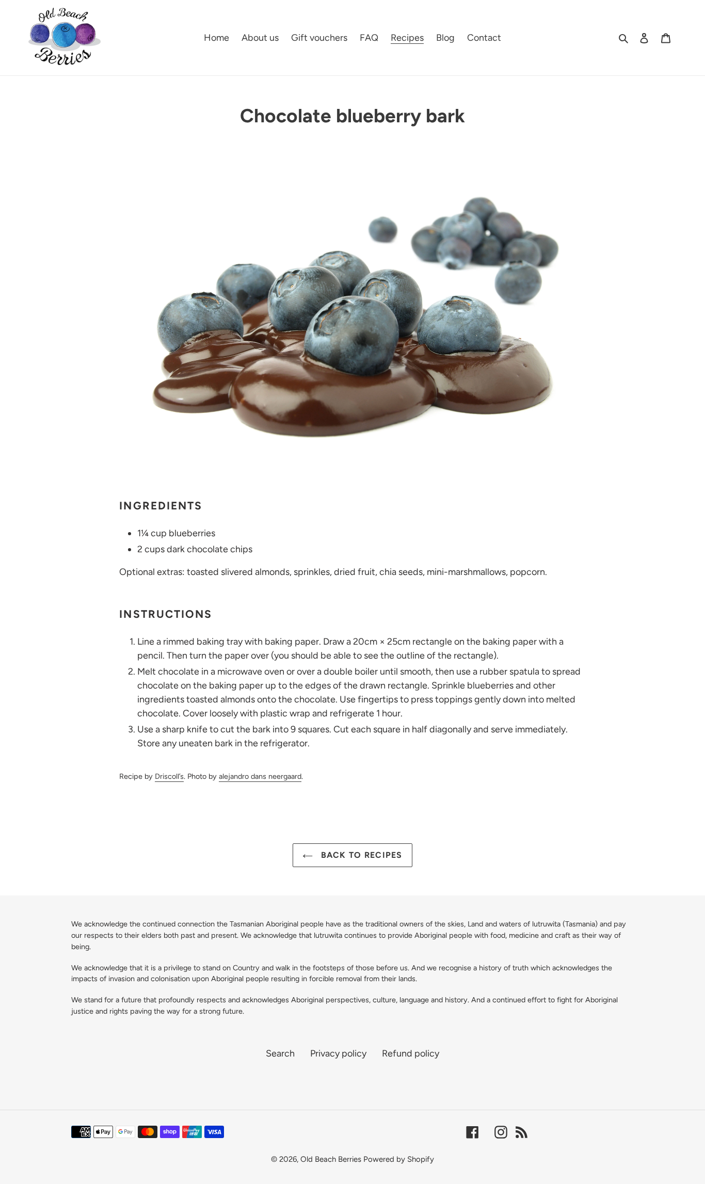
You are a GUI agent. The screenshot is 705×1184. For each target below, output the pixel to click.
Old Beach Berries (330, 1159)
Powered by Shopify (398, 1159)
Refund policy (410, 1053)
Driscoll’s (169, 776)
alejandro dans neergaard (260, 776)
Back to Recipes (360, 855)
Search (280, 1053)
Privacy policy (338, 1053)
